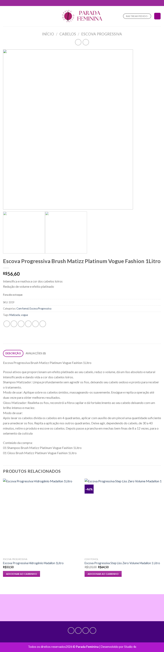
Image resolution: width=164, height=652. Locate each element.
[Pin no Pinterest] (35, 323)
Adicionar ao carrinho (21, 574)
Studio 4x (130, 646)
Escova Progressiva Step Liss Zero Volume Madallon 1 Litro (122, 563)
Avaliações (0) (36, 353)
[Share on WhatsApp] (6, 323)
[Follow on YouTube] (93, 630)
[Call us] (85, 630)
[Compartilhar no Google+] (42, 323)
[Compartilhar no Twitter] (21, 323)
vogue (24, 314)
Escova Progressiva (101, 34)
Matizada (14, 314)
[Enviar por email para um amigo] (28, 323)
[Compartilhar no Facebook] (14, 323)
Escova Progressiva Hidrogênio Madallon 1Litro (33, 563)
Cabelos (67, 34)
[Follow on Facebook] (71, 630)
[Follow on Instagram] (78, 630)
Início (48, 34)
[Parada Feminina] (82, 16)
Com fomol (22, 308)
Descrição (13, 353)
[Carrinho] (157, 16)
